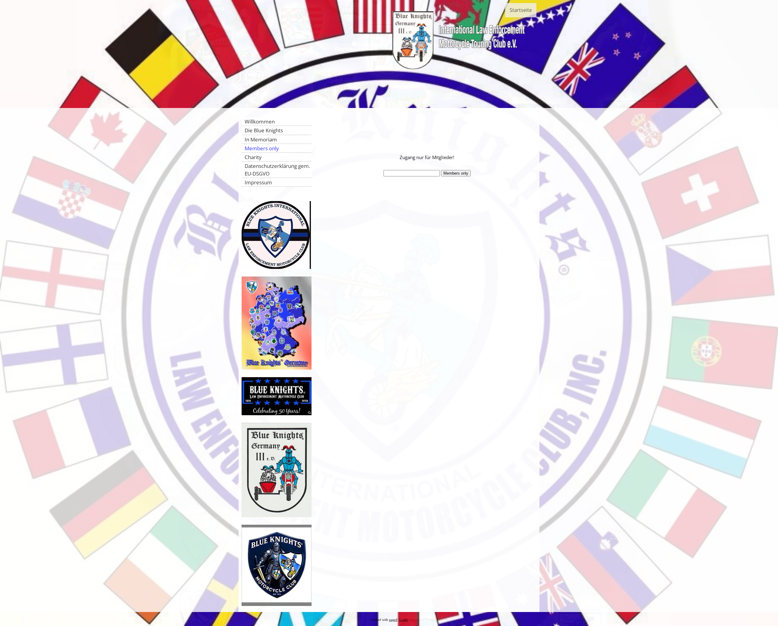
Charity (253, 157)
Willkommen (260, 121)
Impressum (258, 182)
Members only (262, 148)
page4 (393, 619)
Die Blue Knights (264, 130)
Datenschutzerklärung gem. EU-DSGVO (277, 169)
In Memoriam (261, 139)
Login (403, 619)
